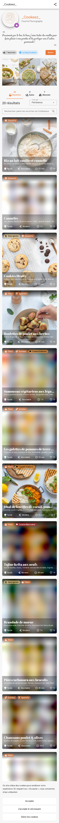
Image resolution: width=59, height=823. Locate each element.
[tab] (14, 94)
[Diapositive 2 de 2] (33, 82)
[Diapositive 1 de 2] (26, 82)
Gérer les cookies (29, 817)
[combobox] (43, 102)
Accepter (29, 801)
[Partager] (55, 4)
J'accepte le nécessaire (29, 809)
